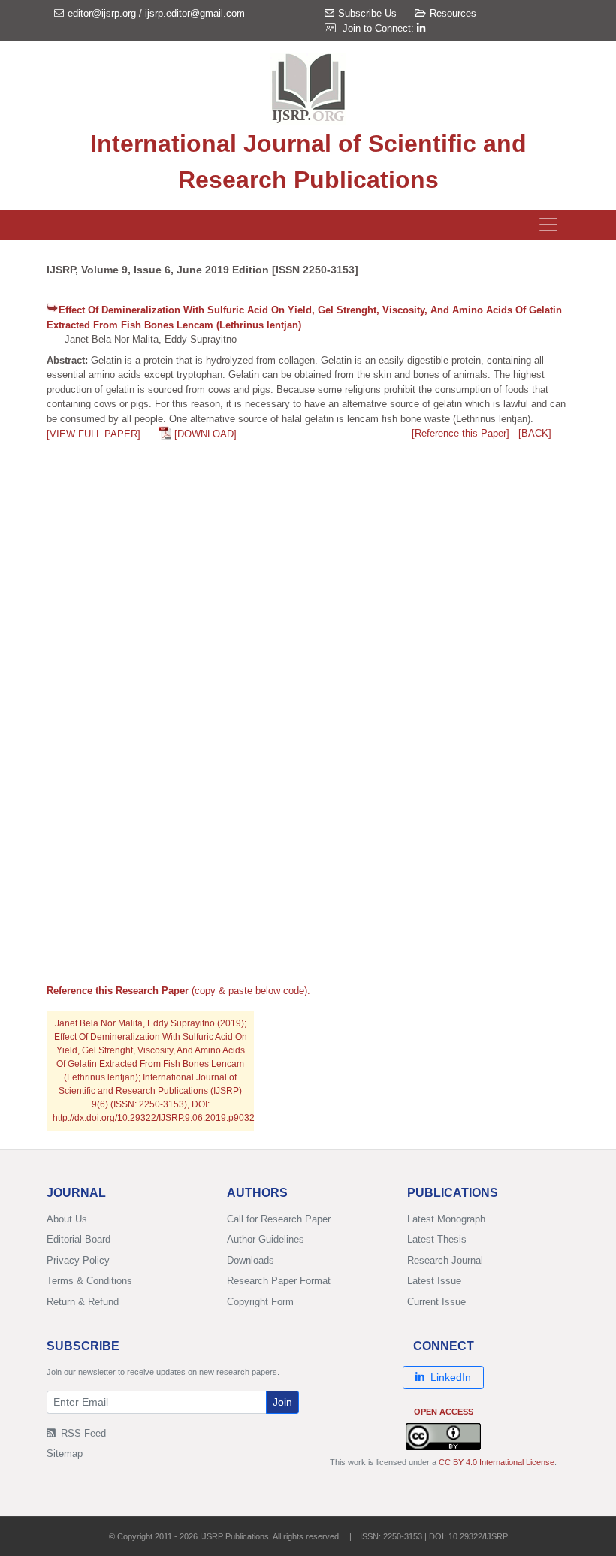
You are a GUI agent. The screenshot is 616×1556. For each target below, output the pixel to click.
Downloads (250, 1260)
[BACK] (534, 433)
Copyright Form (260, 1301)
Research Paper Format (279, 1280)
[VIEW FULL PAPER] (93, 434)
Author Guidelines (265, 1239)
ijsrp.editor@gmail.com (195, 13)
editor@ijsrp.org (102, 13)
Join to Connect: (380, 28)
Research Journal (445, 1260)
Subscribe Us (367, 13)
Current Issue (436, 1301)
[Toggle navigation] (548, 225)
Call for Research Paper (279, 1219)
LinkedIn (450, 1377)
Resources (453, 13)
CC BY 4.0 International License (496, 1462)
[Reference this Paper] (460, 433)
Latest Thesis (437, 1239)
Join (282, 1402)
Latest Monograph (446, 1219)
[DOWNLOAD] (205, 434)
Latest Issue (434, 1280)
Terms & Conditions (89, 1280)
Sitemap (65, 1453)
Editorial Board (78, 1239)
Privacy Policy (78, 1260)
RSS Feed (82, 1433)
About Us (67, 1219)
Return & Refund (83, 1301)
